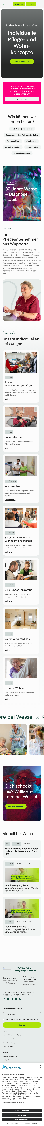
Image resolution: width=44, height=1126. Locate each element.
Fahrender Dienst (8, 1039)
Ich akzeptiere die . (22, 1019)
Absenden (22, 1025)
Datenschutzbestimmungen (28, 1020)
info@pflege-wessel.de (25, 970)
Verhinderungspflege (9, 1043)
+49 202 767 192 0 (23, 968)
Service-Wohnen (8, 1047)
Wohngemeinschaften (10, 1056)
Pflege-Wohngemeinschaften (12, 1035)
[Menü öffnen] (39, 4)
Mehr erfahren (22, 99)
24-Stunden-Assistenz (10, 1060)
